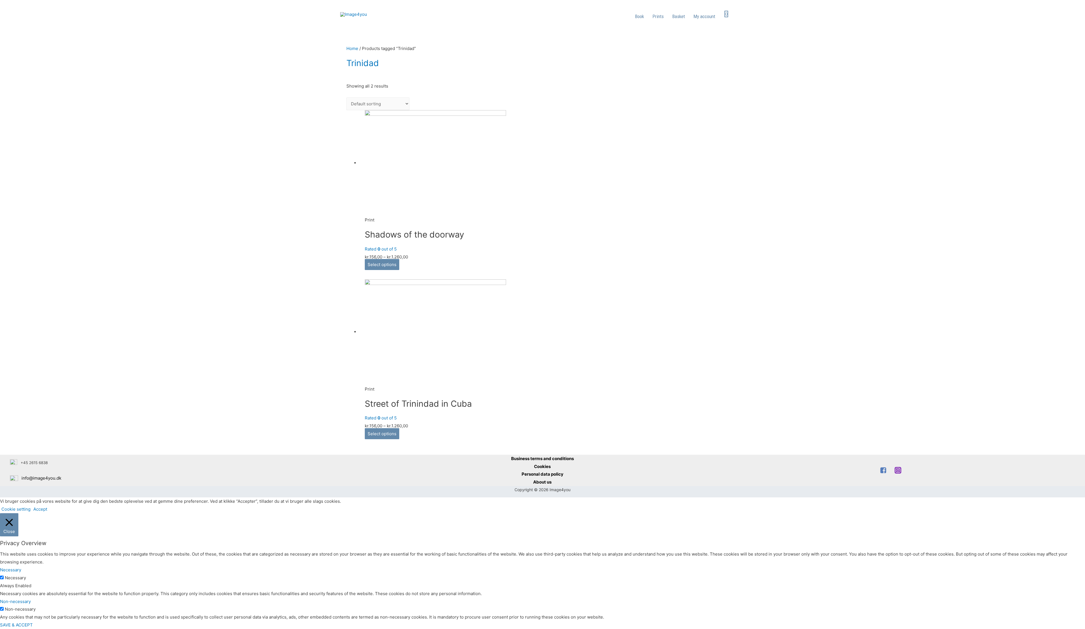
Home (352, 48)
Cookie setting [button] (16, 509)
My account (704, 16)
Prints (658, 16)
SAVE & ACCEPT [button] (16, 625)
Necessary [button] (10, 570)
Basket (678, 16)
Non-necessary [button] (15, 601)
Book (639, 16)
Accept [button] (40, 509)
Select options (382, 264)
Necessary (15, 577)
